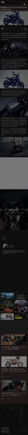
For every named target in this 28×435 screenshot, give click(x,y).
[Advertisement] (14, 14)
